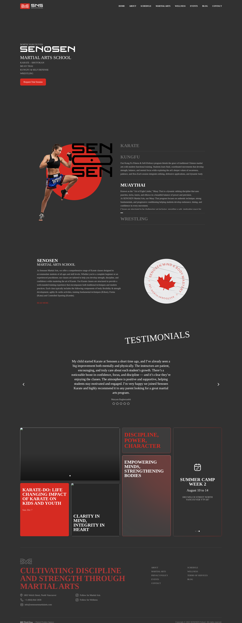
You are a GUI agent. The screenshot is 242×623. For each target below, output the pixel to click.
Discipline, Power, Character (142, 443)
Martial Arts (163, 6)
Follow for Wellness (89, 603)
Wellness (180, 6)
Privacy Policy (159, 579)
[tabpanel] (121, 385)
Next (218, 387)
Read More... (127, 211)
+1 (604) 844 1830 (33, 603)
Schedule (146, 6)
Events (194, 6)
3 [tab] (199, 534)
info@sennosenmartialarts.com (38, 608)
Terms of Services (197, 579)
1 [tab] (70, 479)
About (132, 6)
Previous (23, 387)
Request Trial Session (33, 82)
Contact (217, 6)
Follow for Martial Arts (90, 598)
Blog (205, 6)
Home (122, 6)
